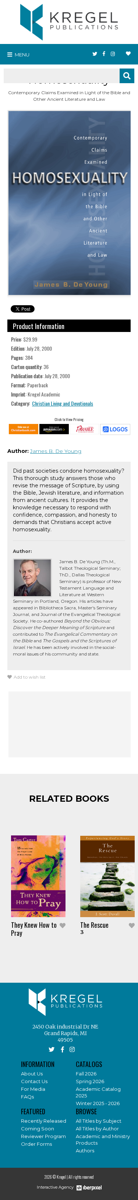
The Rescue (94, 925)
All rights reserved (81, 1177)
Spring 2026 (90, 1081)
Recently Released (43, 1121)
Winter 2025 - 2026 (98, 1103)
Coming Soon (37, 1128)
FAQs (27, 1097)
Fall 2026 (86, 1074)
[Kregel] (69, 20)
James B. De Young (55, 451)
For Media (33, 1089)
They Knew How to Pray (34, 929)
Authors (85, 1150)
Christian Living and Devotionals (62, 403)
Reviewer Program (43, 1136)
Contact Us (34, 1081)
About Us (32, 1074)
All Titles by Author (97, 1128)
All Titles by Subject (98, 1121)
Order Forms (36, 1144)
